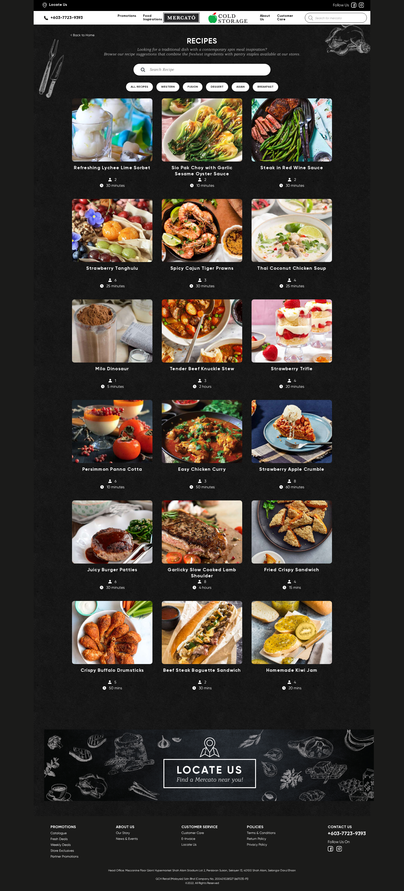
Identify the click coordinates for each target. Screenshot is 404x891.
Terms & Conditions (261, 833)
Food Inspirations (152, 17)
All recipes (139, 87)
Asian (240, 87)
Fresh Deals (59, 839)
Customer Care (285, 17)
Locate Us (188, 844)
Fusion (193, 87)
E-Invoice (188, 839)
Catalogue (58, 833)
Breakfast (265, 87)
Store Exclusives (62, 850)
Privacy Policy (257, 844)
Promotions (127, 16)
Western (168, 87)
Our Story (123, 833)
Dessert (217, 87)
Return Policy (256, 839)
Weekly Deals (60, 845)
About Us (265, 17)
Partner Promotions (64, 856)
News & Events (127, 839)
